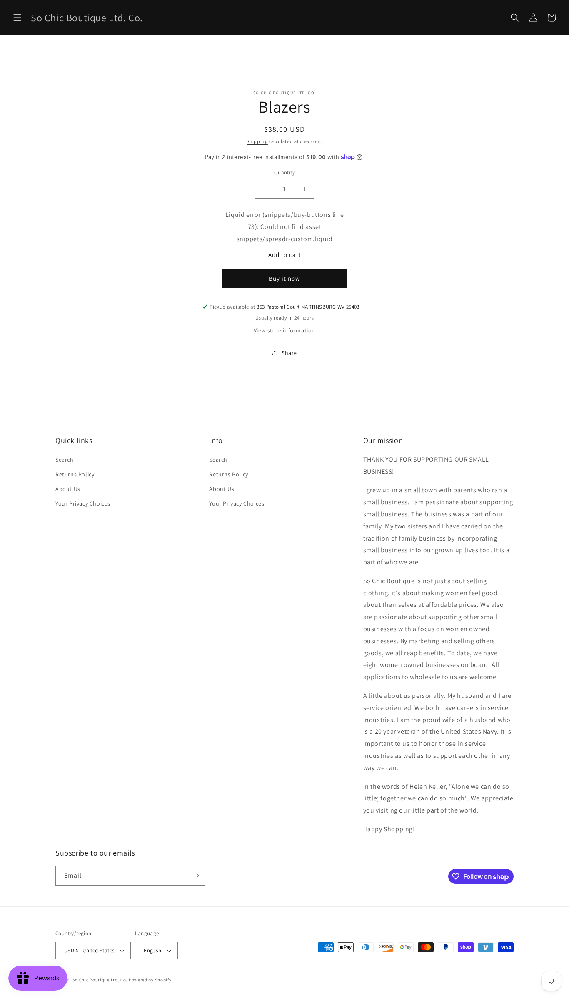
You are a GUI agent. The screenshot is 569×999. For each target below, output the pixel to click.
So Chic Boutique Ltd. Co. (100, 980)
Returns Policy (74, 474)
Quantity (284, 172)
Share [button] (289, 353)
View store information (284, 330)
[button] (17, 17)
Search (64, 459)
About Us (67, 489)
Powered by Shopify (150, 980)
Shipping (257, 141)
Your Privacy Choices (82, 503)
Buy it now (284, 278)
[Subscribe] (196, 876)
